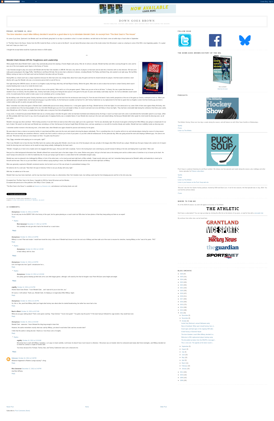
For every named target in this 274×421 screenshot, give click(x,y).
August (184, 349)
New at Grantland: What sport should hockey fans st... (198, 326)
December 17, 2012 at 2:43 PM (31, 368)
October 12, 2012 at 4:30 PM (29, 262)
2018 (181, 296)
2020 (181, 290)
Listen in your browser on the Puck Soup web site (193, 182)
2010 (181, 375)
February (185, 366)
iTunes (180, 128)
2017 (181, 299)
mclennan (20, 200)
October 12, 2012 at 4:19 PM (29, 237)
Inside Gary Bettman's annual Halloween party (195, 323)
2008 (181, 380)
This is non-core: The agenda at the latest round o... (197, 343)
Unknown (15, 358)
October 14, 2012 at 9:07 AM (30, 311)
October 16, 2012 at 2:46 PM (27, 358)
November (185, 318)
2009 (181, 377)
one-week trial (259, 213)
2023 (181, 282)
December (185, 315)
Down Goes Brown (137, 20)
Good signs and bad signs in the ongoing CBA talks (197, 329)
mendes (35, 200)
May (183, 357)
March (184, 363)
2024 (181, 279)
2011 (181, 372)
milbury (41, 200)
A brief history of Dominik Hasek (191, 331)
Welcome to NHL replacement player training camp (197, 337)
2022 (181, 285)
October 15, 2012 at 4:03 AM (29, 322)
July (183, 352)
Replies (16, 220)
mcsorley (28, 200)
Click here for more (223, 89)
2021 (181, 288)
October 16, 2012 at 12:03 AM (32, 340)
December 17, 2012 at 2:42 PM (37, 224)
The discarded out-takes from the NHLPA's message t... (198, 340)
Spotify (180, 125)
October (184, 321)
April (183, 360)
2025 (181, 276)
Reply (13, 217)
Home (87, 407)
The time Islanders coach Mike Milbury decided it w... (197, 334)
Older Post (163, 407)
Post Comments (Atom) (22, 410)
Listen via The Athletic (185, 130)
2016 (181, 302)
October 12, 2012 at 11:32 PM (29, 301)
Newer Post (10, 407)
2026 (181, 274)
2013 (181, 310)
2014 (181, 307)
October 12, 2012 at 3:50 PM (29, 212)
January (184, 368)
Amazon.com (46, 186)
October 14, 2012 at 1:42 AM (34, 249)
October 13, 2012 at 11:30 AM (35, 274)
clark (14, 200)
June (183, 354)
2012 (181, 313)
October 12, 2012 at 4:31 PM (26, 287)
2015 (181, 304)
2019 (181, 293)
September (185, 346)
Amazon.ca (38, 186)
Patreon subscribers (198, 171)
